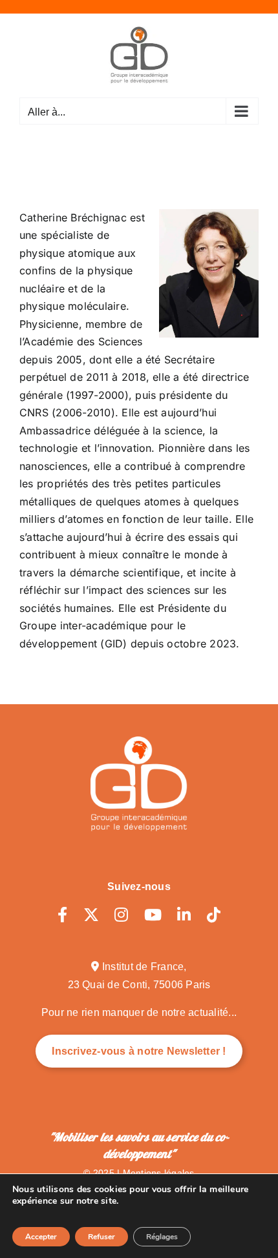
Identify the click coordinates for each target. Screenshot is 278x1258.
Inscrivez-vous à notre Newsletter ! (139, 1051)
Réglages (162, 1237)
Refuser (101, 1237)
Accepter (41, 1237)
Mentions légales (159, 1173)
